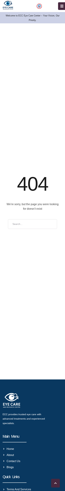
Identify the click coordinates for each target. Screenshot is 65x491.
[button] (55, 483)
